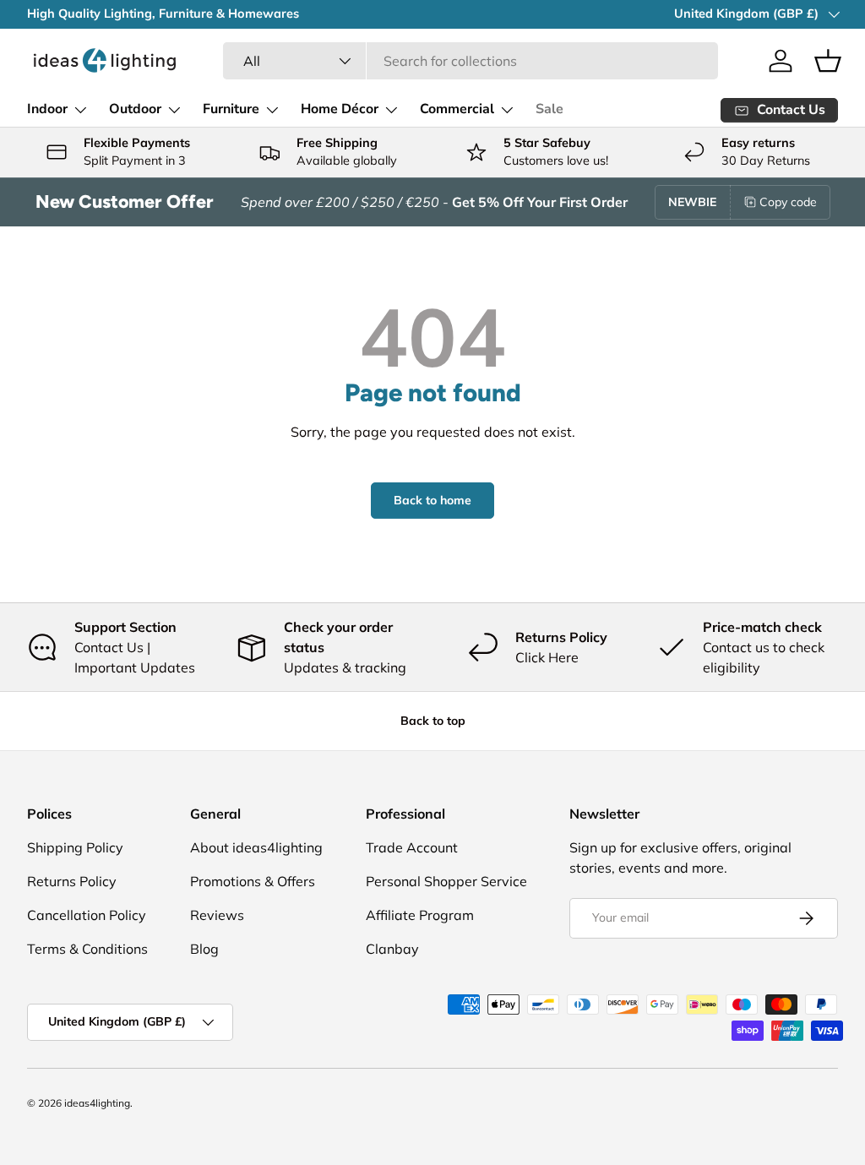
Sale (549, 109)
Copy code (788, 202)
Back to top (432, 720)
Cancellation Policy (86, 914)
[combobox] (471, 60)
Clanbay (392, 948)
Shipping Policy (75, 847)
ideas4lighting (97, 1103)
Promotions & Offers (252, 881)
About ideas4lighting (256, 847)
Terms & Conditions (87, 948)
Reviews (217, 914)
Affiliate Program (420, 914)
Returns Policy (72, 881)
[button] (827, 60)
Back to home (432, 500)
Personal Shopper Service (446, 881)
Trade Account (412, 847)
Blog (204, 948)
